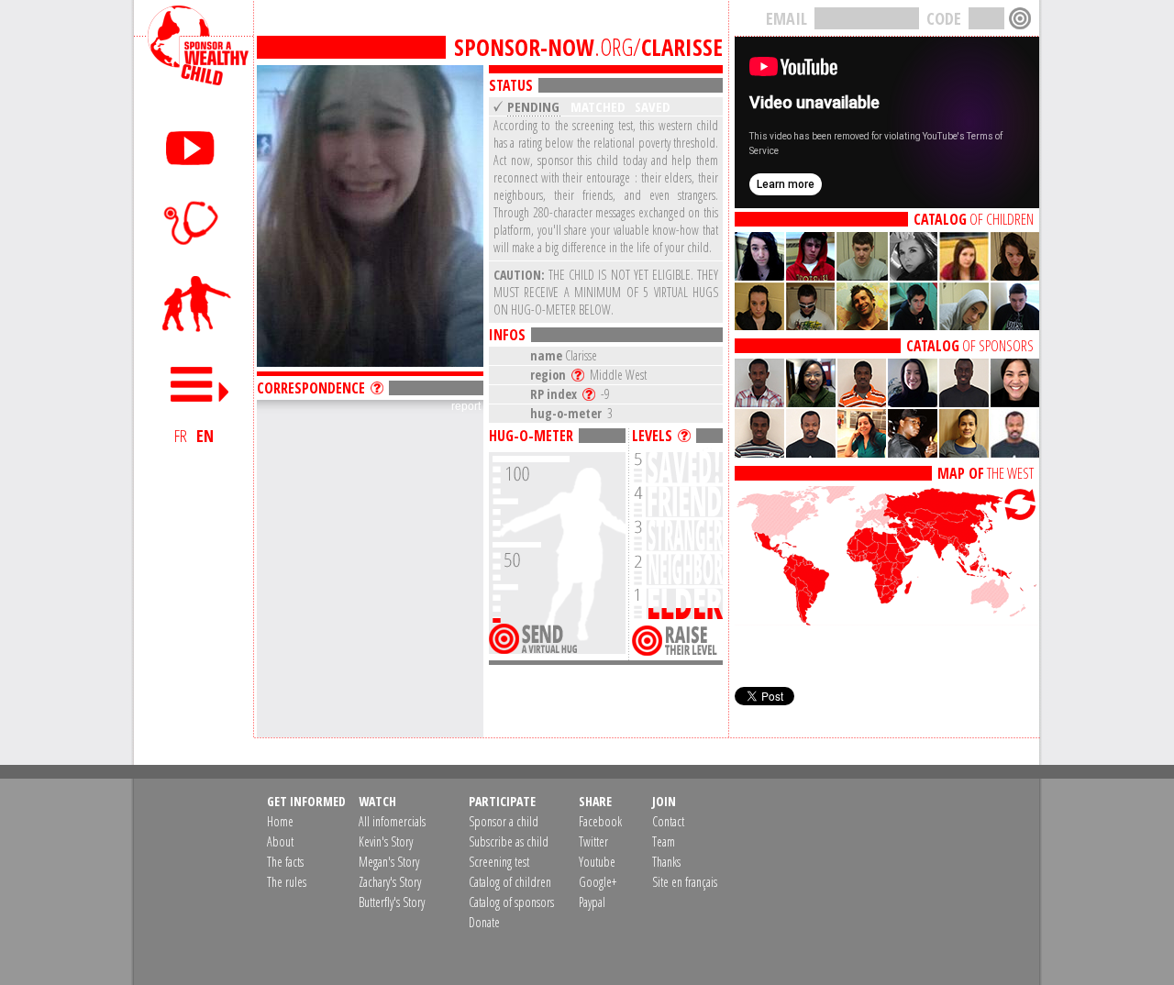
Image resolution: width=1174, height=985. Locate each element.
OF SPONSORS (970, 345)
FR (180, 436)
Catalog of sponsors (511, 902)
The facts (285, 861)
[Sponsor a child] (193, 304)
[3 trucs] (687, 435)
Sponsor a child (503, 821)
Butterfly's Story (392, 902)
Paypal (592, 902)
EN (205, 436)
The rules (286, 882)
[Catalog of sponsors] (887, 325)
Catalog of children (510, 882)
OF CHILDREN (974, 219)
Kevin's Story (386, 841)
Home (280, 821)
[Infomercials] (193, 144)
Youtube (597, 861)
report (466, 406)
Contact (668, 821)
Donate (484, 922)
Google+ (597, 882)
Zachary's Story (390, 882)
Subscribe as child (508, 841)
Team (663, 841)
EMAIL (786, 18)
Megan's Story (389, 861)
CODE (943, 18)
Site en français (684, 882)
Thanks (666, 861)
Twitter (593, 841)
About (280, 841)
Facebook (600, 821)
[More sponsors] (887, 452)
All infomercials (392, 821)
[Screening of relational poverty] (193, 222)
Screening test (499, 861)
